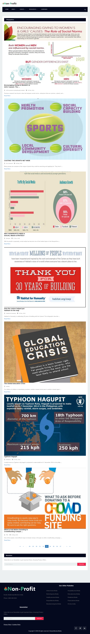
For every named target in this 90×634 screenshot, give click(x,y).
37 (60, 546)
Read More (7, 95)
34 (50, 546)
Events (22, 9)
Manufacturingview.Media (53, 604)
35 (53, 546)
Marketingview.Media (52, 594)
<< (20, 546)
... (19, 87)
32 (43, 546)
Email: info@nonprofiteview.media (13, 595)
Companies (44, 9)
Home (6, 9)
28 (29, 546)
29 (33, 546)
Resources (32, 9)
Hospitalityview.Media (74, 590)
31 (40, 546)
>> (70, 546)
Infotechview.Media (51, 590)
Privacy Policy (7, 624)
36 (57, 546)
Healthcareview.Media (52, 597)
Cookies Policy (16, 624)
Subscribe (81, 564)
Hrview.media (71, 604)
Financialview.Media (73, 600)
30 (36, 546)
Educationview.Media (74, 594)
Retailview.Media (72, 597)
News (13, 9)
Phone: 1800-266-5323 (10, 598)
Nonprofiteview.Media (52, 600)
